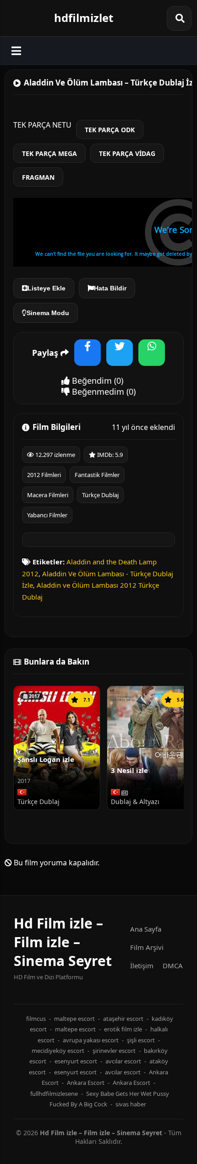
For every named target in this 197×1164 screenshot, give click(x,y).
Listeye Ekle (46, 288)
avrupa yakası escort (91, 1040)
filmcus (36, 1018)
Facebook (87, 358)
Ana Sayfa (145, 928)
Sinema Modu (48, 312)
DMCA (173, 965)
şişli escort (141, 1040)
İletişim (141, 965)
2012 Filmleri (44, 475)
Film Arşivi (147, 947)
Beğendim (91, 380)
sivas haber (130, 1104)
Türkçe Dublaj (100, 495)
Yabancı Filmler (47, 515)
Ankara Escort (85, 1082)
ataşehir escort (123, 1018)
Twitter (119, 358)
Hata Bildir (110, 288)
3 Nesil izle (129, 770)
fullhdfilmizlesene (54, 1093)
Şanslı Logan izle (45, 759)
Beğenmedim (97, 391)
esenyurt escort (76, 1061)
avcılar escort (123, 1061)
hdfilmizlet (83, 17)
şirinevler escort (114, 1050)
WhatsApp (151, 358)
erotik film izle (123, 1029)
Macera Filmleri (47, 495)
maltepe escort (74, 1018)
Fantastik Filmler (97, 475)
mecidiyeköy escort (58, 1050)
